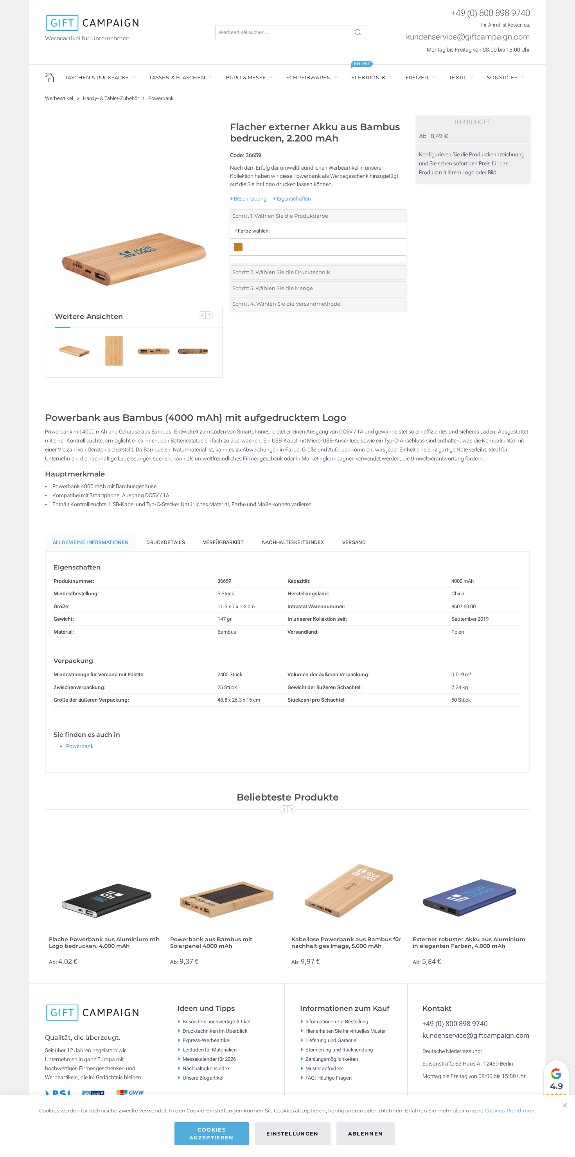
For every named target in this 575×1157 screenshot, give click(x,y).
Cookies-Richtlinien (510, 1110)
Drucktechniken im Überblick (215, 1031)
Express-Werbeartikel (206, 1040)
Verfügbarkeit (223, 542)
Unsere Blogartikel (203, 1078)
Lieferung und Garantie (330, 1040)
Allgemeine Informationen (90, 542)
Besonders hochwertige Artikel (216, 1021)
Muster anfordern (324, 1068)
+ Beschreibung (248, 198)
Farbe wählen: (252, 231)
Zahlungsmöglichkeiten (331, 1059)
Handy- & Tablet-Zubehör (111, 98)
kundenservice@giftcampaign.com (468, 36)
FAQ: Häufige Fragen (328, 1078)
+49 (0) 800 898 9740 (490, 13)
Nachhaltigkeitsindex (293, 542)
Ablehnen (365, 1133)
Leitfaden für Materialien (210, 1050)
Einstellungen (292, 1133)
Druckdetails (165, 542)
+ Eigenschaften (292, 198)
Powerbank (160, 98)
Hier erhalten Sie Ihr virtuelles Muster (345, 1031)
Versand (354, 542)
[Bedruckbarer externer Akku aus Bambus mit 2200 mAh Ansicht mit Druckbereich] (134, 211)
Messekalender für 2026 (209, 1059)
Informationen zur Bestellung (336, 1021)
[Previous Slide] (201, 315)
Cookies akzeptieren (211, 1134)
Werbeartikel (59, 98)
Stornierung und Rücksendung (339, 1050)
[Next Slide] (209, 315)
